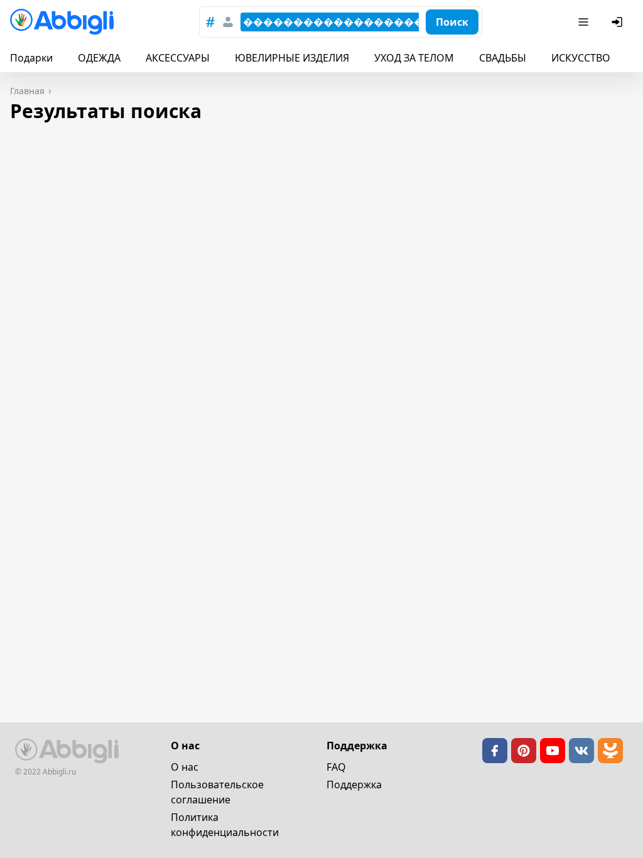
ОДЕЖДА (99, 58)
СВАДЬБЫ (502, 58)
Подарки (31, 58)
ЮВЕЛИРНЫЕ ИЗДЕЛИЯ (292, 58)
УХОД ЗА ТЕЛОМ (414, 58)
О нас (184, 767)
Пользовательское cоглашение (217, 792)
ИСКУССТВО (580, 58)
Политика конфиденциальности (225, 824)
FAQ (336, 767)
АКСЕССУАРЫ (178, 58)
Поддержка (354, 784)
